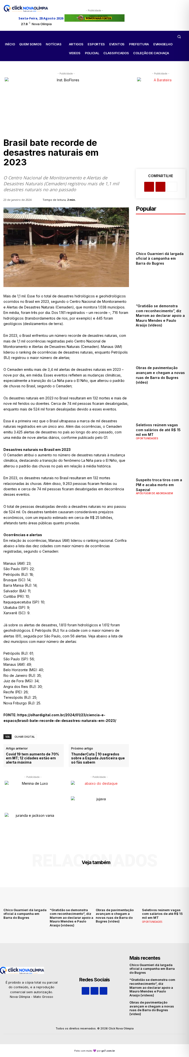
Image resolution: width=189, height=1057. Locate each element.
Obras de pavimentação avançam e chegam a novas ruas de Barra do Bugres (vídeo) (115, 915)
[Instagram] (94, 991)
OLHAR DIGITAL (25, 736)
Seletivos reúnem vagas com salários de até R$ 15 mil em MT (158, 430)
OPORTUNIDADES (147, 438)
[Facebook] (149, 187)
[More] (172, 187)
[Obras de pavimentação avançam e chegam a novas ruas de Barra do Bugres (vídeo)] (161, 347)
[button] (179, 36)
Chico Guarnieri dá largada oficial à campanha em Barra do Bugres (160, 258)
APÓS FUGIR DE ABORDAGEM (154, 493)
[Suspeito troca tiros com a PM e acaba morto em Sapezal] (161, 460)
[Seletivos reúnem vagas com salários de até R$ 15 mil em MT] (161, 405)
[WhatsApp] (103, 991)
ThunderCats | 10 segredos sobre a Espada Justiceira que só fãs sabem (98, 758)
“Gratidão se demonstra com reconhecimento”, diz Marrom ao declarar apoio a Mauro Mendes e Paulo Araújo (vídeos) (160, 315)
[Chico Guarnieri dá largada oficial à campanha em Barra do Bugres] (161, 233)
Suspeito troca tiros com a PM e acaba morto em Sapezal (159, 485)
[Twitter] (160, 187)
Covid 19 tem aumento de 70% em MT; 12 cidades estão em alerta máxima (32, 758)
